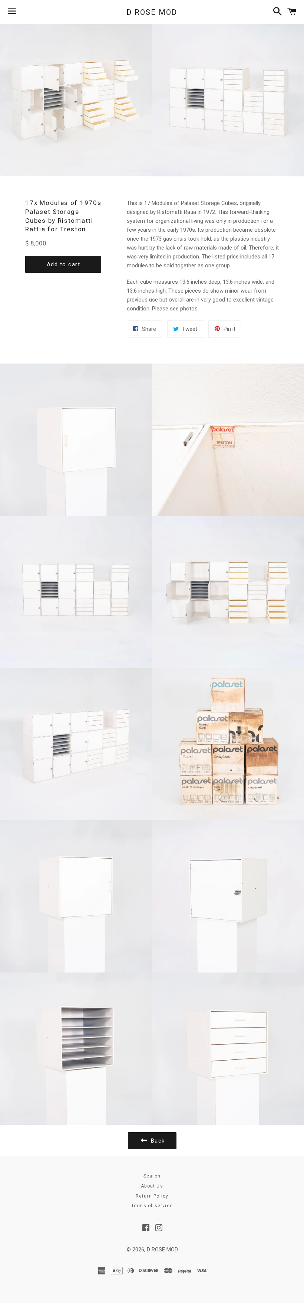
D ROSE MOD (151, 12)
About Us (152, 1186)
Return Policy (152, 1196)
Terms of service (152, 1205)
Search (152, 1176)
